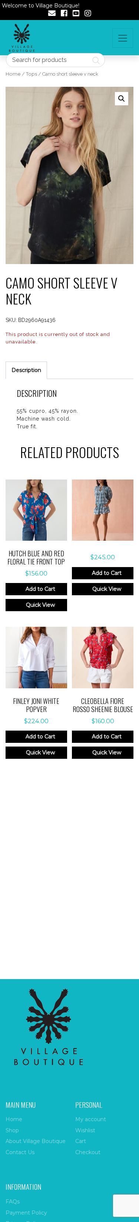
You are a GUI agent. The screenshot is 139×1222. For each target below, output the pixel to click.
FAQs (13, 1201)
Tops (31, 74)
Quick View (40, 605)
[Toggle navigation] (122, 38)
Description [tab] (26, 370)
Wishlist (85, 1130)
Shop (12, 1130)
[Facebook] (64, 14)
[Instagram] (88, 14)
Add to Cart (40, 589)
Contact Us (20, 1152)
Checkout (87, 1152)
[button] (121, 98)
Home (13, 74)
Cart (80, 1141)
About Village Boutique (36, 1141)
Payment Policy (26, 1212)
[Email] (51, 14)
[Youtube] (76, 14)
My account (90, 1119)
